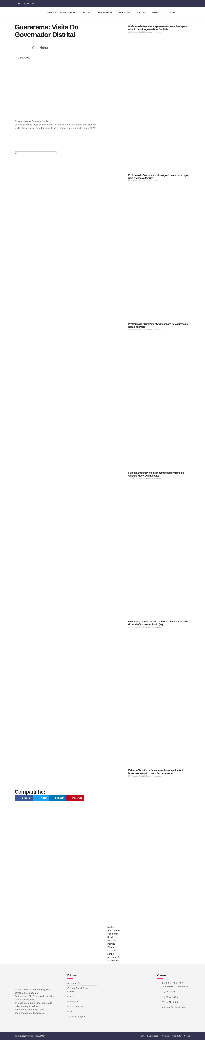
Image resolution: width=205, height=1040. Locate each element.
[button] (24, 798)
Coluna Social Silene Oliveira (60, 12)
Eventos (156, 12)
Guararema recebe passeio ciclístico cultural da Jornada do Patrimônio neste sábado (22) (158, 623)
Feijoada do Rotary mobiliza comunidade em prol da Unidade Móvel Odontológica (156, 474)
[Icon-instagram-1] (168, 3)
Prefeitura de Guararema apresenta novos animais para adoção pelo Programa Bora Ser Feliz (157, 28)
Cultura (86, 12)
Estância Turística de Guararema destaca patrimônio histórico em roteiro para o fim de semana (156, 772)
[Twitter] (163, 3)
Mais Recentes (104, 12)
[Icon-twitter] (20, 1020)
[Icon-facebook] (158, 3)
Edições (171, 12)
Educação (124, 12)
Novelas (141, 12)
